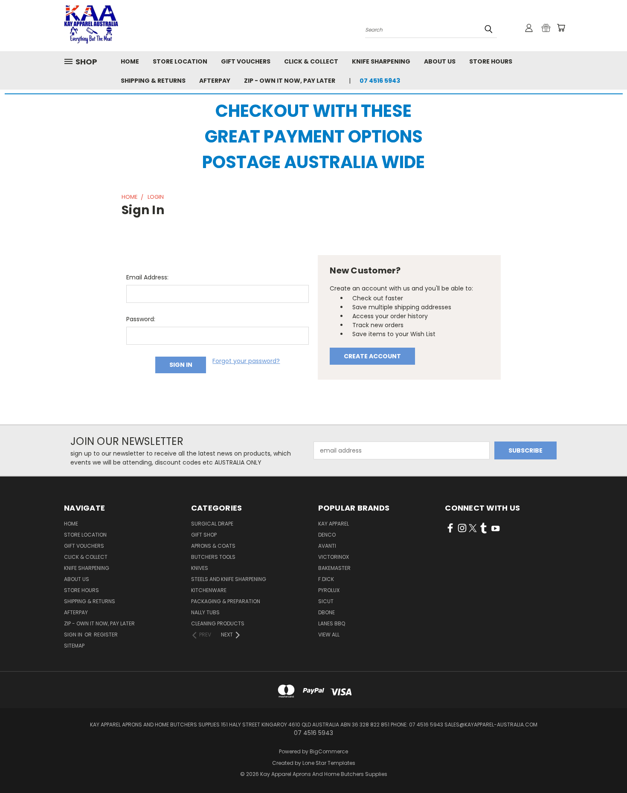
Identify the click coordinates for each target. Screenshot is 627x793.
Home (130, 61)
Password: (140, 319)
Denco (327, 534)
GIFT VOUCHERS (245, 61)
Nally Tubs (205, 612)
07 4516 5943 (380, 80)
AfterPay (214, 80)
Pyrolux (329, 590)
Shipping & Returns (153, 80)
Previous (604, 766)
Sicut (326, 601)
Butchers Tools (213, 557)
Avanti (327, 545)
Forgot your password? (246, 361)
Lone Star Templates (328, 763)
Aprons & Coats (213, 545)
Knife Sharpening (381, 61)
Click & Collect (311, 61)
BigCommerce (329, 751)
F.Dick (326, 579)
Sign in (74, 634)
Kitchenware (208, 590)
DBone (326, 612)
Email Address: (147, 277)
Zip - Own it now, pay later (289, 80)
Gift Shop (204, 534)
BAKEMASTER (334, 568)
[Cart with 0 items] (561, 27)
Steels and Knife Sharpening (228, 579)
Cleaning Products (217, 623)
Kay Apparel (333, 523)
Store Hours (490, 61)
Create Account (372, 356)
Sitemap (74, 645)
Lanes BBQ (331, 623)
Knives (199, 568)
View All (329, 634)
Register (106, 634)
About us (440, 61)
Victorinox (333, 557)
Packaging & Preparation (225, 601)
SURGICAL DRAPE (212, 523)
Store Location (180, 61)
